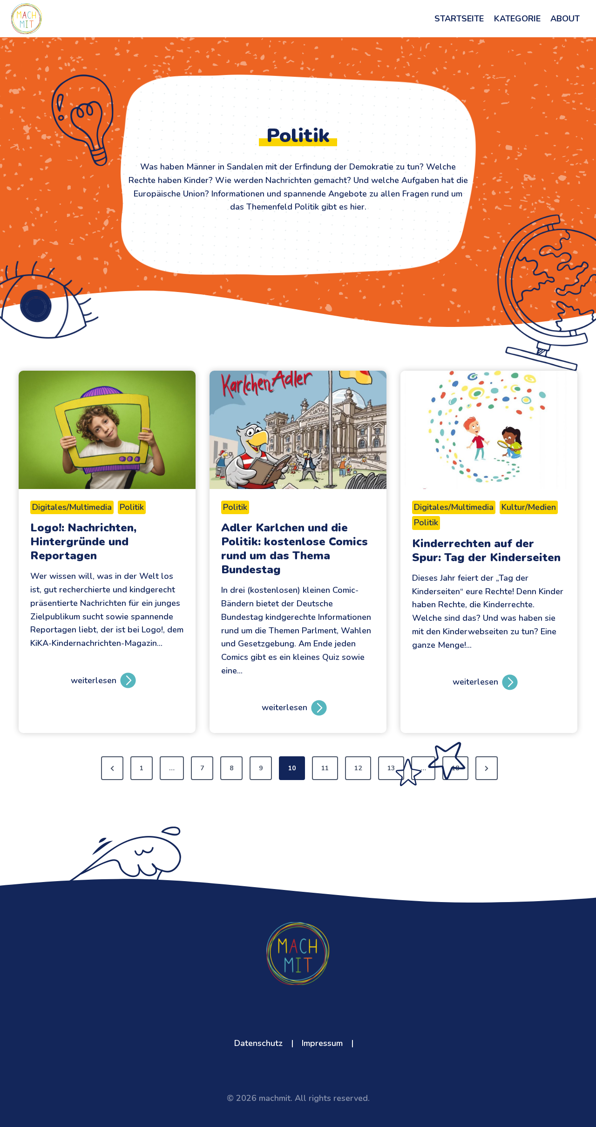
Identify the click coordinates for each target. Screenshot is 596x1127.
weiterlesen (93, 684)
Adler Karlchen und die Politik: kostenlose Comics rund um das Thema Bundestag (294, 549)
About (565, 18)
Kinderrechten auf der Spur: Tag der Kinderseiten (486, 550)
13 (391, 768)
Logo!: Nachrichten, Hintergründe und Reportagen (83, 542)
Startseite (459, 18)
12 (358, 768)
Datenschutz (258, 1043)
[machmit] (26, 18)
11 (325, 768)
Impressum (322, 1043)
